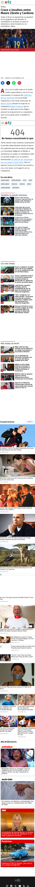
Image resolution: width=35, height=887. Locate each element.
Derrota (22, 184)
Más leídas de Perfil (10, 343)
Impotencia (16, 187)
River (30, 180)
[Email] (19, 83)
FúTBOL (3, 7)
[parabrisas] (17, 841)
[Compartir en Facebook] (2, 83)
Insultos (14, 184)
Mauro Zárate (6, 104)
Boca (7, 89)
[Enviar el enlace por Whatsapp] (14, 83)
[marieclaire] (17, 779)
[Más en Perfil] (12, 742)
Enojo (29, 184)
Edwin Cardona (16, 106)
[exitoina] (17, 747)
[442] (17, 880)
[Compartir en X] (8, 83)
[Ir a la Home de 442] (8, 3)
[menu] (2, 2)
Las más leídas (8, 263)
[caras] (17, 810)
